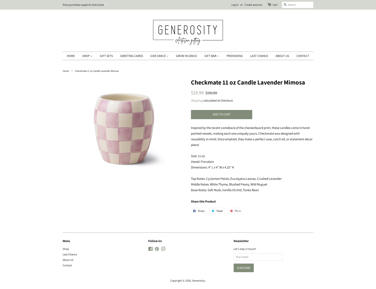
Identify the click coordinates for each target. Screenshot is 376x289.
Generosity (198, 280)
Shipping (197, 100)
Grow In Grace (186, 56)
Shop (66, 249)
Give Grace (158, 56)
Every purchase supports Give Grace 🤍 (85, 4)
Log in (235, 4)
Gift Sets (106, 56)
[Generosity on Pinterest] (157, 249)
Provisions (235, 56)
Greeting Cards (131, 56)
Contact (302, 56)
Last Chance (259, 56)
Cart (275, 4)
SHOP (86, 56)
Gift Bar (210, 56)
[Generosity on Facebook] (150, 249)
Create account (253, 4)
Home (71, 56)
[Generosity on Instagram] (163, 249)
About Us (282, 56)
